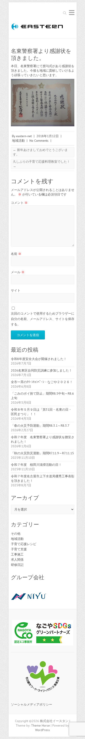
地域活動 (18, 141)
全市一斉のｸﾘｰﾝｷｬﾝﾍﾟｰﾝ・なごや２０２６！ (42, 382)
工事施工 (17, 554)
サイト (15, 290)
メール (17, 272)
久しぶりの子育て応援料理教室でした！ (41, 164)
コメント (19, 203)
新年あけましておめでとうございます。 (40, 152)
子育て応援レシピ (23, 544)
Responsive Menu (71, 12)
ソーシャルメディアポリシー (31, 704)
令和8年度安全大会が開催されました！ (39, 359)
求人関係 (17, 560)
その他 (15, 534)
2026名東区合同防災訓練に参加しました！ (41, 370)
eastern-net (24, 136)
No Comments (39, 141)
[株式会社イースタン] (38, 27)
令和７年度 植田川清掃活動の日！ (36, 465)
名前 (16, 254)
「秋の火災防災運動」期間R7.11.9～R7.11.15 (42, 453)
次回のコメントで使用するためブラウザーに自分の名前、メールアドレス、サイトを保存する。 (42, 318)
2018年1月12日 (47, 136)
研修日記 (17, 565)
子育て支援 (19, 549)
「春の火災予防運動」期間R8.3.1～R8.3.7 (40, 426)
